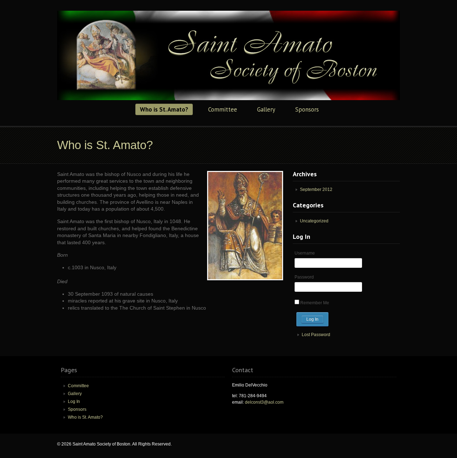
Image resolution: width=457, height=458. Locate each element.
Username (305, 253)
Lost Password (316, 334)
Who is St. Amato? (164, 109)
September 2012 (316, 189)
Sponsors (307, 109)
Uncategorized (314, 220)
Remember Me (314, 302)
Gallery (266, 109)
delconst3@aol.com (264, 402)
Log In (74, 401)
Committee (222, 109)
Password (304, 277)
